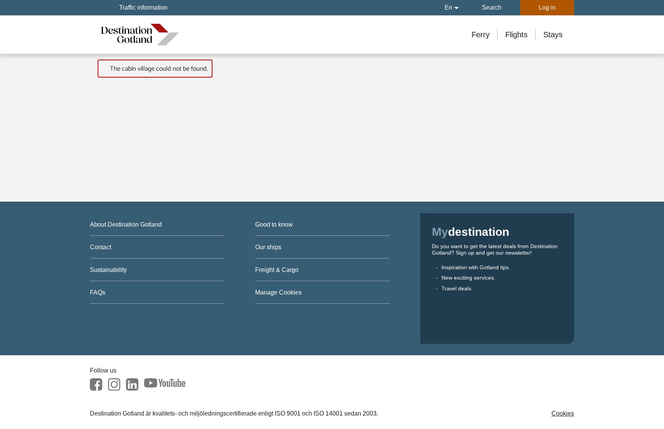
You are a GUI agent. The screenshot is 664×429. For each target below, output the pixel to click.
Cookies (562, 413)
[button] (451, 7)
